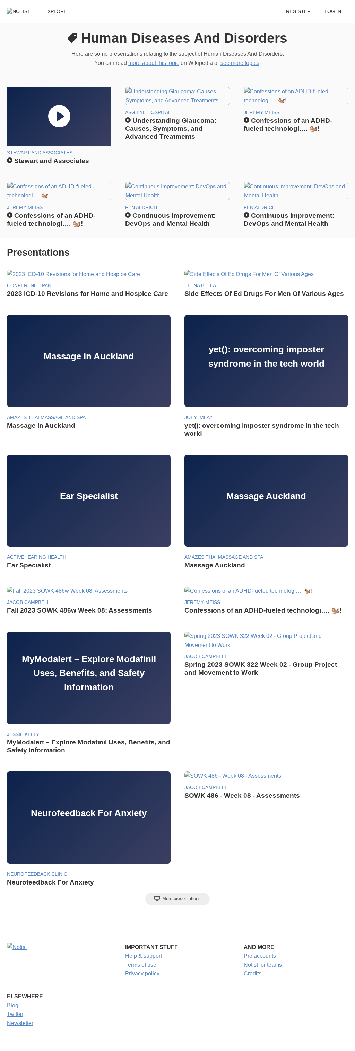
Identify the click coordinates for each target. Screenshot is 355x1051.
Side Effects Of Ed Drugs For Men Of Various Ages (264, 293)
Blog (12, 1005)
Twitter (15, 1014)
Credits (252, 973)
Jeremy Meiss (261, 112)
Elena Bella (200, 285)
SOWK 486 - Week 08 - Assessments (242, 795)
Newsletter (20, 1023)
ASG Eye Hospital (148, 112)
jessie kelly (23, 734)
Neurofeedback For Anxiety (50, 882)
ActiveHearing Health (36, 557)
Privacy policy (142, 973)
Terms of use (140, 965)
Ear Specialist (29, 565)
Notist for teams (263, 965)
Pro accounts (260, 956)
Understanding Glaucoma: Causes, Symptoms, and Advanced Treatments (170, 128)
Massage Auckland (214, 565)
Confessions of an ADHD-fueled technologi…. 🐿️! (262, 610)
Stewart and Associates (39, 152)
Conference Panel (32, 285)
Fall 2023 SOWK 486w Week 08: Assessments (79, 610)
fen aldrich (141, 207)
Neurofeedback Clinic (37, 874)
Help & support (143, 956)
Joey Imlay (198, 417)
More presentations (181, 898)
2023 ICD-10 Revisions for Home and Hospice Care (87, 293)
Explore (55, 11)
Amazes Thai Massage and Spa (46, 417)
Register (298, 11)
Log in (332, 11)
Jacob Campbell (28, 602)
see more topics (239, 63)
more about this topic (153, 63)
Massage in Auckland (41, 425)
